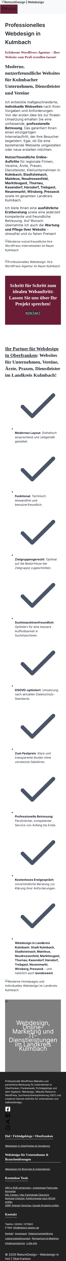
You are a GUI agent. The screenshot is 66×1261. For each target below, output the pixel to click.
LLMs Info (31, 1243)
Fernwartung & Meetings (45, 1238)
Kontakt (9, 1233)
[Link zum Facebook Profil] (33, 1109)
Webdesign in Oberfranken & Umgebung (27, 1145)
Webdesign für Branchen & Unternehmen (27, 1169)
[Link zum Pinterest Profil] (33, 1128)
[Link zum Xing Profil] (33, 1122)
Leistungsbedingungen (17, 1238)
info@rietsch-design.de (26, 1227)
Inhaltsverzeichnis (15, 1243)
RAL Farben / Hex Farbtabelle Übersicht (27, 1194)
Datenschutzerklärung (40, 1233)
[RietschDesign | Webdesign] (23, 2)
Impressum (21, 1233)
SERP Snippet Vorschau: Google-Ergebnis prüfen (32, 1205)
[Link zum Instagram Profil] (33, 1116)
